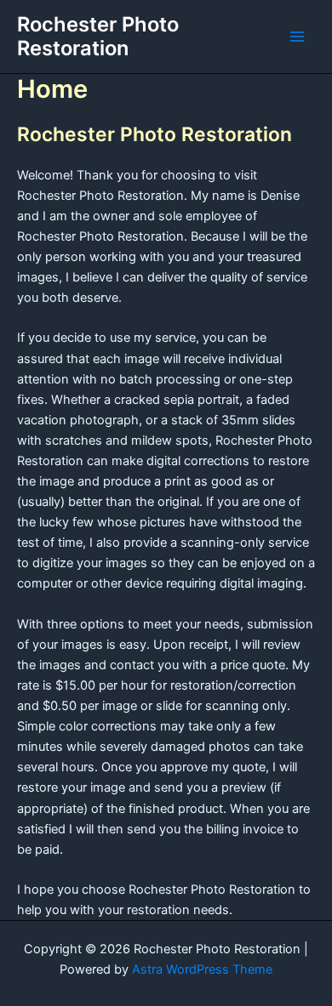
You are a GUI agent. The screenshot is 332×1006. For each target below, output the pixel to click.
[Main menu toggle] (297, 36)
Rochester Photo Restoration (98, 36)
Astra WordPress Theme (202, 969)
